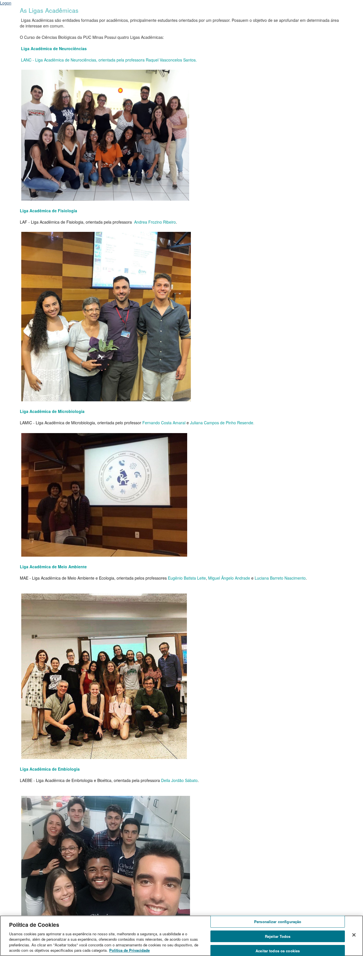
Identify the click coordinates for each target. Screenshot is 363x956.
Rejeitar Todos (278, 936)
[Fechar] (354, 935)
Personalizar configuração (277, 922)
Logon (5, 3)
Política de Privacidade (129, 950)
